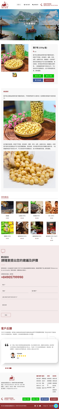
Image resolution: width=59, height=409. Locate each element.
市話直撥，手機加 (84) (9, 399)
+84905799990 (49, 80)
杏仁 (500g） (51, 215)
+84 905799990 (21, 386)
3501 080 (22, 384)
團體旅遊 (44, 378)
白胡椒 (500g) (22, 215)
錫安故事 (38, 380)
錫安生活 (38, 385)
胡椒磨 (7, 215)
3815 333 (17, 384)
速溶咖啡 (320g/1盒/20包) (51, 237)
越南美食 (49, 378)
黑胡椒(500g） (36, 215)
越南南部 (55, 383)
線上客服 (39, 76)
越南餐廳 (49, 380)
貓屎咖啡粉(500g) (37, 236)
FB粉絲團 (39, 80)
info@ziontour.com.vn (12, 388)
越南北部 (55, 380)
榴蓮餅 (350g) (7, 236)
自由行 (43, 380)
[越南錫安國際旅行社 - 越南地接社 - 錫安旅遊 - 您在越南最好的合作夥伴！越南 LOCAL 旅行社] (4, 4)
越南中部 (55, 378)
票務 (43, 383)
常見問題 (38, 388)
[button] (6, 368)
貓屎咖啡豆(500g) (22, 236)
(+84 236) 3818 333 (9, 384)
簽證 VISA (44, 388)
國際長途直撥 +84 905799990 (51, 4)
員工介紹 (38, 383)
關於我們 (28, 4)
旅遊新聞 (54, 399)
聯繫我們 (36, 4)
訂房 (43, 385)
